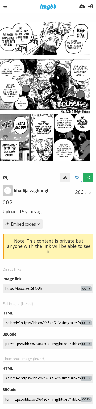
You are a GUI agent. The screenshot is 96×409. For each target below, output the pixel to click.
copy (86, 288)
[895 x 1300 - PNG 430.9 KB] (65, 177)
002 (8, 202)
